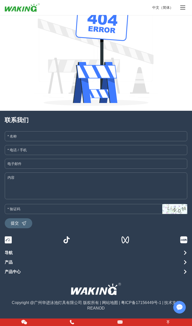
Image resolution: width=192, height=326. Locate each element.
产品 (9, 262)
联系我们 (17, 119)
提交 (15, 223)
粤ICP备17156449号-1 (141, 302)
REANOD (96, 308)
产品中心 (13, 272)
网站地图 (110, 302)
